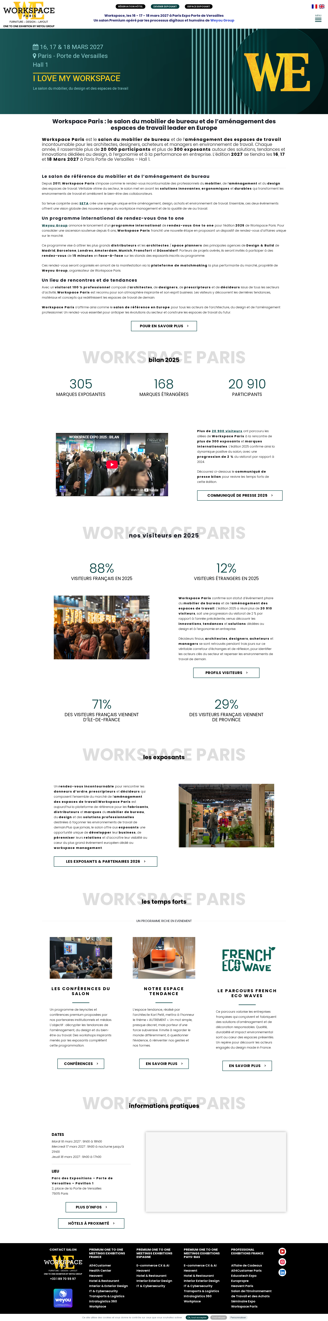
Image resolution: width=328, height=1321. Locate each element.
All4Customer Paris (246, 1270)
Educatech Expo (244, 1276)
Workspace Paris (244, 1306)
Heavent (96, 1276)
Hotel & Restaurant (104, 1281)
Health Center (100, 1270)
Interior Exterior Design (154, 1281)
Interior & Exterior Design (108, 1286)
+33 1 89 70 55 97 (63, 1279)
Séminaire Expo (243, 1301)
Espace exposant (198, 6)
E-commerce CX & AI (152, 1265)
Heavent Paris (242, 1286)
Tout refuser (218, 1317)
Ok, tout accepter (197, 1317)
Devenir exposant (165, 6)
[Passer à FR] (314, 6)
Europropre (240, 1281)
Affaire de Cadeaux (246, 1265)
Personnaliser (238, 1317)
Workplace (97, 1306)
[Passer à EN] (321, 6)
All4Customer (100, 1265)
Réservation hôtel (130, 6)
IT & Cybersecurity (103, 1291)
